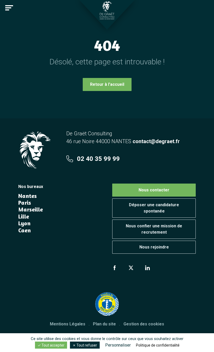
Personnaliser (118, 345)
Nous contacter (154, 189)
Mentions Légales (67, 323)
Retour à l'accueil (107, 84)
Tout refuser (86, 345)
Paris (24, 202)
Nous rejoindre (154, 247)
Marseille (30, 209)
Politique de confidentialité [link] (158, 345)
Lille (23, 216)
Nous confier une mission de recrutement (154, 229)
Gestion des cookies (143, 323)
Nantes (27, 195)
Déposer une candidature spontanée (154, 208)
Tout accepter (52, 345)
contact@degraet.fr (156, 141)
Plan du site (104, 323)
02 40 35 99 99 (98, 158)
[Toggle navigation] (9, 7)
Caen (24, 230)
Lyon (24, 223)
